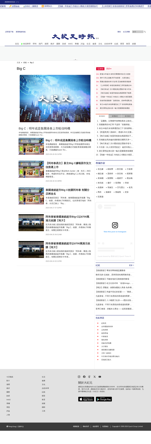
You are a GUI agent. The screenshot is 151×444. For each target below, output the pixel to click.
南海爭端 (104, 333)
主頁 (18, 62)
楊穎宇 (120, 178)
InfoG (70, 44)
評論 (82, 44)
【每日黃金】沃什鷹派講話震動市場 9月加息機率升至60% (116, 89)
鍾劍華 (110, 169)
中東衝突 (104, 336)
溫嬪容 (108, 192)
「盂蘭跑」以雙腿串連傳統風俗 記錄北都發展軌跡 (116, 121)
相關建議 (76, 426)
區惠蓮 (100, 197)
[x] (94, 376)
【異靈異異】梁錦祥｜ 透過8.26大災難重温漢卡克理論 (116, 132)
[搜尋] (145, 31)
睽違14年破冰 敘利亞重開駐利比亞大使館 (115, 74)
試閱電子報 (9, 32)
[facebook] (84, 376)
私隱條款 (105, 426)
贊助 (119, 32)
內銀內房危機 (106, 343)
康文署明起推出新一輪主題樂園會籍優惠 (115, 108)
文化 (100, 44)
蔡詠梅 (129, 178)
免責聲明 (96, 426)
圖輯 (43, 407)
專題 (8, 407)
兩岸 (52, 44)
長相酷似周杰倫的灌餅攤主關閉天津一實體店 (116, 140)
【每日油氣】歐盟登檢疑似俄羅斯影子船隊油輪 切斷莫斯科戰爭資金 (116, 93)
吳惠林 (100, 187)
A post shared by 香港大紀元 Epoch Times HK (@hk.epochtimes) (122, 256)
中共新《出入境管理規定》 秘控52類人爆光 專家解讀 (116, 147)
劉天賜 (120, 169)
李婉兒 (110, 187)
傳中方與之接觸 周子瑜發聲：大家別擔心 (115, 78)
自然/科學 (108, 44)
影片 (8, 381)
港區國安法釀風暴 (108, 350)
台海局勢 (104, 330)
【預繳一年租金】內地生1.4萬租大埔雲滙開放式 (117, 97)
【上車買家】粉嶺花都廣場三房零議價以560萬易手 (116, 85)
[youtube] (100, 376)
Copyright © (116, 426)
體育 (122, 44)
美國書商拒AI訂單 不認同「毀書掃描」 (115, 125)
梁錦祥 (110, 174)
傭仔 (109, 183)
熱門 (40, 44)
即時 (35, 44)
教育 (128, 44)
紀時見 (103, 323)
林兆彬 (100, 183)
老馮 (130, 187)
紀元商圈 (126, 32)
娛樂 (134, 44)
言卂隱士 (121, 187)
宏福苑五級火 (106, 360)
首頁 (17, 44)
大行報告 (104, 346)
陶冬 (100, 192)
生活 (88, 44)
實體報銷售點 (21, 32)
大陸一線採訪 (106, 353)
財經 (64, 44)
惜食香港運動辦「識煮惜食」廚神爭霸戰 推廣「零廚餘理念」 (116, 101)
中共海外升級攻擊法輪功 (110, 356)
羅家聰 (129, 174)
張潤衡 (118, 183)
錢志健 (100, 174)
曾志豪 (100, 169)
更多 (127, 192)
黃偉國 (100, 178)
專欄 (77, 44)
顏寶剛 (110, 178)
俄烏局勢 (104, 340)
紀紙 (116, 44)
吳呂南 (120, 174)
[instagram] (79, 376)
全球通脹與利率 (107, 326)
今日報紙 (9, 377)
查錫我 (118, 192)
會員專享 (27, 44)
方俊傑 (129, 169)
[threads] (89, 376)
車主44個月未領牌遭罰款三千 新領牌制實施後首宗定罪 (117, 104)
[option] (55, 98)
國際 (58, 44)
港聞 (46, 44)
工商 (43, 411)
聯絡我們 (86, 426)
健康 (94, 44)
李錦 (127, 183)
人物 (8, 415)
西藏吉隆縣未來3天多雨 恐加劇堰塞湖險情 (115, 82)
